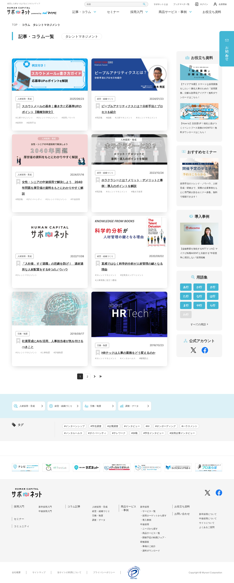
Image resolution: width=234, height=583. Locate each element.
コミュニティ (21, 526)
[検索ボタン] (144, 4)
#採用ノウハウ (68, 117)
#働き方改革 (136, 191)
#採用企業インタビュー (182, 433)
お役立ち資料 (212, 12)
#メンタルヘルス (127, 358)
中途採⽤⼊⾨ (45, 511)
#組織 (108, 117)
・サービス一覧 (148, 511)
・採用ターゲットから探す (153, 515)
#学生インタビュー (153, 433)
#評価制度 (58, 352)
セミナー (113, 12)
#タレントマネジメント (47, 117)
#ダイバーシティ (34, 199)
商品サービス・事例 (173, 12)
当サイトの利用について (69, 572)
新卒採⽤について (208, 514)
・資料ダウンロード (150, 550)
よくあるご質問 (206, 527)
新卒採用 (144, 506)
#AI (147, 426)
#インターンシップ (74, 426)
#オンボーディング (165, 426)
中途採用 (144, 524)
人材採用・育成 (99, 506)
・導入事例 (145, 520)
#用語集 (98, 117)
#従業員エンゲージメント (132, 275)
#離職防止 (143, 358)
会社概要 (16, 572)
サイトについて (206, 522)
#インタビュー (132, 426)
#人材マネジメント (24, 117)
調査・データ (98, 520)
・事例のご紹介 (148, 546)
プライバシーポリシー (104, 572)
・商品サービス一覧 (150, 533)
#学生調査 (95, 426)
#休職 (134, 433)
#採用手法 (31, 122)
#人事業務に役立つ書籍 (105, 280)
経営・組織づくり (101, 511)
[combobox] (116, 4)
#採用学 (19, 122)
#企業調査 (112, 426)
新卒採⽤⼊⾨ (45, 506)
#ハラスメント (189, 426)
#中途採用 (75, 199)
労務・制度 (97, 515)
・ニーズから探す (149, 528)
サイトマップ (39, 572)
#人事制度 (45, 352)
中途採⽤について (208, 518)
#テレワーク (118, 433)
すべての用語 (198, 324)
